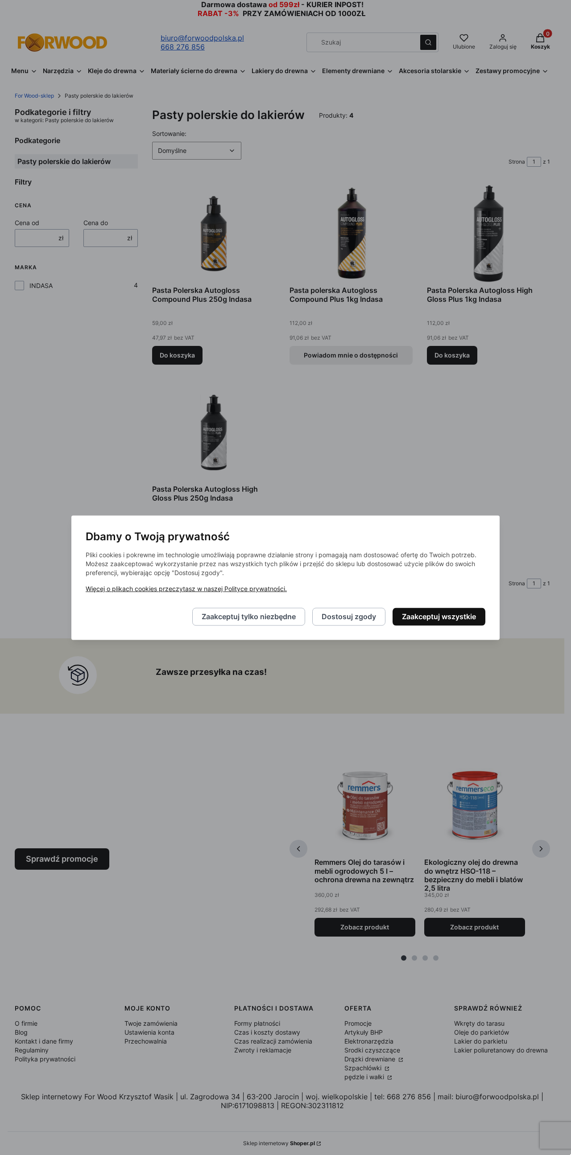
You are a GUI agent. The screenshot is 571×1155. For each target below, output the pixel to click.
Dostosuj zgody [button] (349, 616)
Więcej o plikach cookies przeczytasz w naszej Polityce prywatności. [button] (186, 588)
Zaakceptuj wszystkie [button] (439, 616)
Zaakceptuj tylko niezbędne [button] (249, 616)
